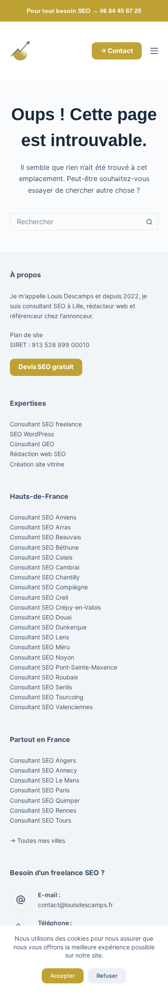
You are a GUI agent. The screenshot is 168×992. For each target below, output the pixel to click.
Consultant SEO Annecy (43, 770)
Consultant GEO (32, 443)
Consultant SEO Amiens (43, 517)
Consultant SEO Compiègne (49, 587)
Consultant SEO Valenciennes (51, 706)
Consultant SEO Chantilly (45, 577)
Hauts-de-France (39, 496)
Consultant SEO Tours (40, 820)
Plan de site (26, 334)
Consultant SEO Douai (41, 617)
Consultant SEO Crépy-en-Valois (55, 607)
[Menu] (154, 51)
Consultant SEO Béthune (44, 547)
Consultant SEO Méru (40, 647)
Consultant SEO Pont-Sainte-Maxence (63, 667)
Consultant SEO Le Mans (44, 780)
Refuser (107, 975)
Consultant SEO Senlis (41, 687)
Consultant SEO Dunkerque (48, 627)
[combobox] (75, 221)
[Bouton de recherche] (149, 221)
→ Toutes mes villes (37, 840)
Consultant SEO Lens (39, 637)
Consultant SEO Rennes (43, 810)
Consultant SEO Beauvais (45, 537)
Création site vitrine (37, 464)
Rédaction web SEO (38, 453)
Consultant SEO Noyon (42, 657)
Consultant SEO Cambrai (44, 567)
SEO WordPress (32, 434)
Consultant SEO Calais (41, 557)
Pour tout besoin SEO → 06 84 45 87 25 (84, 10)
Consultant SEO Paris (39, 790)
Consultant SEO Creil (39, 597)
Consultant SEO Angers (43, 760)
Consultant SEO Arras (40, 527)
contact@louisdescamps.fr (75, 904)
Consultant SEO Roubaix (44, 677)
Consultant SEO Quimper (45, 800)
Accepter (62, 975)
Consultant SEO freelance (46, 424)
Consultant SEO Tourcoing (47, 697)
